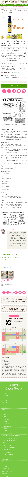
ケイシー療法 (4, 393)
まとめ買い (4, 259)
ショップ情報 (4, 466)
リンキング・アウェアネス (7, 454)
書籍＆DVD (3, 414)
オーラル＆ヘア (4, 402)
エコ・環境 (3, 416)
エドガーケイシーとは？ (6, 433)
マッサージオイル (5, 397)
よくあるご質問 (4, 459)
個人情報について (5, 468)
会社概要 (3, 464)
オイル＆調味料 (15, 257)
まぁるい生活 (4, 428)
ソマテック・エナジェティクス (8, 447)
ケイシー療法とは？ (5, 419)
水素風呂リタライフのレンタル (8, 449)
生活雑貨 (3, 409)
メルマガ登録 (4, 430)
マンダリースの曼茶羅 (6, 452)
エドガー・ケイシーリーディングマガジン (10, 435)
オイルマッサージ (5, 423)
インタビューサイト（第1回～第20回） (9, 438)
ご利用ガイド (4, 461)
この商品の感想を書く (14, 86)
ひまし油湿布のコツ (5, 421)
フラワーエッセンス (5, 411)
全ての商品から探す (4, 4)
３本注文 (13, 66)
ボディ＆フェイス (5, 400)
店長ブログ (3, 442)
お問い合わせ (4, 473)
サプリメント (4, 407)
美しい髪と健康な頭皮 (6, 426)
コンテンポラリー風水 (6, 445)
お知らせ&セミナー (23, 4)
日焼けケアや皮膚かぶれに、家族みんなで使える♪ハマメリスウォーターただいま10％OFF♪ (13, 7)
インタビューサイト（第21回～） (8, 440)
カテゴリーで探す (14, 4)
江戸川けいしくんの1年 (6, 456)
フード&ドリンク (6, 257)
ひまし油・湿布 (4, 395)
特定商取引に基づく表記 (6, 471)
